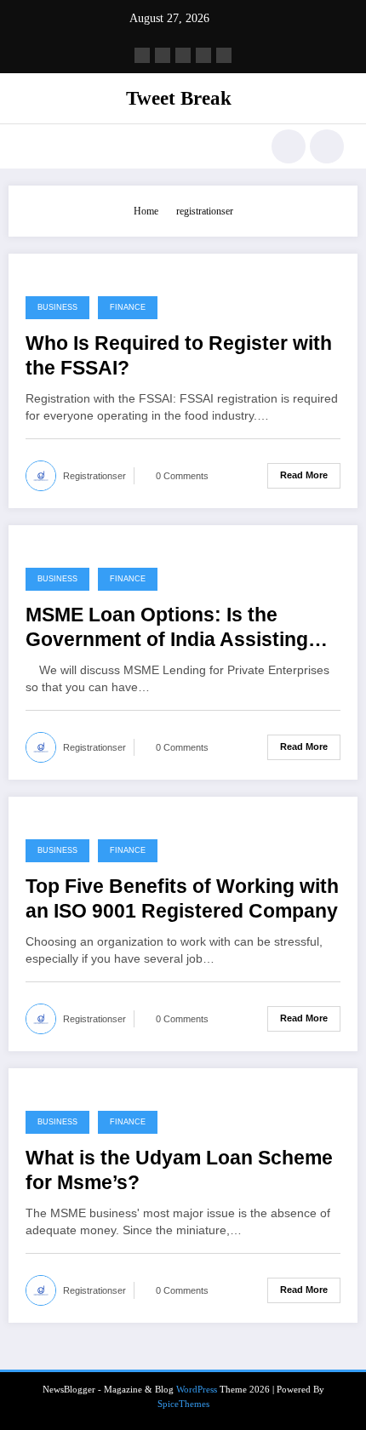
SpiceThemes (183, 1404)
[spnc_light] (327, 146)
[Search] (289, 146)
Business (57, 307)
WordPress (196, 1389)
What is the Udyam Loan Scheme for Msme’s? (179, 1170)
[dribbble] (183, 55)
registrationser (94, 476)
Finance (128, 307)
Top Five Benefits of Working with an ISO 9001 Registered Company (182, 899)
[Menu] (30, 146)
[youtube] (224, 55)
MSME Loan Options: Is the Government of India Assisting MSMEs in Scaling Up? (167, 628)
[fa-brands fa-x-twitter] (162, 55)
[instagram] (203, 55)
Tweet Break (179, 98)
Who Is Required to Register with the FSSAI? (179, 356)
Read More (304, 475)
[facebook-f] (142, 55)
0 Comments (182, 476)
